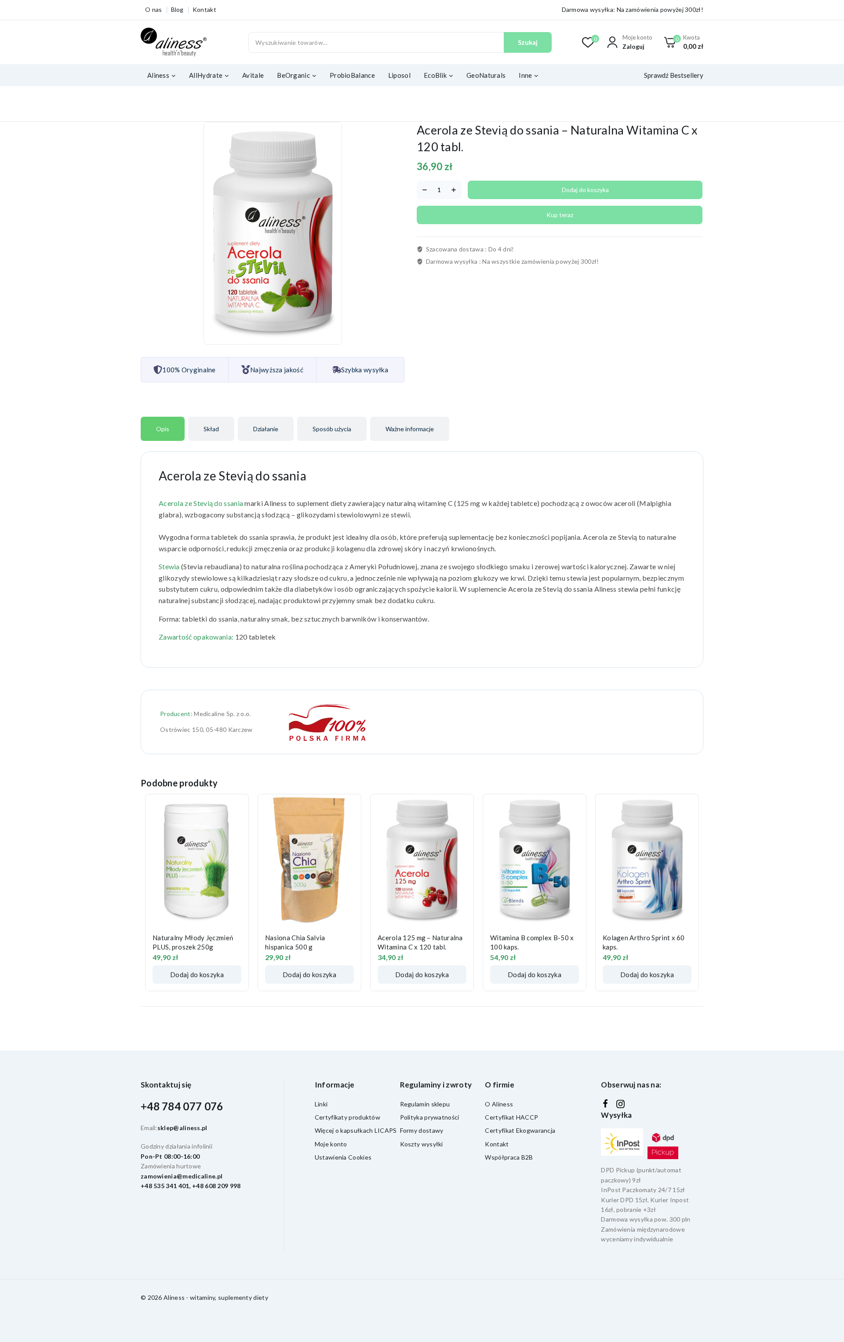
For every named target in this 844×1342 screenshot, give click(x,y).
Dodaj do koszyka (585, 189)
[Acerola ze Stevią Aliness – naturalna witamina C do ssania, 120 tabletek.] (273, 233)
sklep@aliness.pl (182, 1127)
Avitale (253, 75)
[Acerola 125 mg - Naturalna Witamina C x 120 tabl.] (422, 860)
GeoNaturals (486, 75)
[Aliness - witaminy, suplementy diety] (174, 42)
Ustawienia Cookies (343, 1157)
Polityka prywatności (429, 1117)
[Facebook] (605, 1103)
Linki (321, 1104)
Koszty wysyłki (421, 1144)
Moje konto (331, 1144)
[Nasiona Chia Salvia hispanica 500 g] (309, 860)
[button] (197, 974)
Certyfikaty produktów (347, 1117)
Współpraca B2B (509, 1157)
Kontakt (204, 9)
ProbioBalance (352, 75)
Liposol (399, 75)
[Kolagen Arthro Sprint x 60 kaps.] (647, 860)
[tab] (163, 429)
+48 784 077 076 (182, 1106)
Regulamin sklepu (425, 1104)
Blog (177, 9)
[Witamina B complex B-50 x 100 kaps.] (534, 860)
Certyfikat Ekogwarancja (520, 1130)
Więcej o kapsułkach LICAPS (356, 1130)
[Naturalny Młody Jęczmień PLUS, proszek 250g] (197, 860)
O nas (153, 9)
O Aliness (499, 1104)
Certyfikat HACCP (511, 1117)
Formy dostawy (422, 1130)
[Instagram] (620, 1103)
